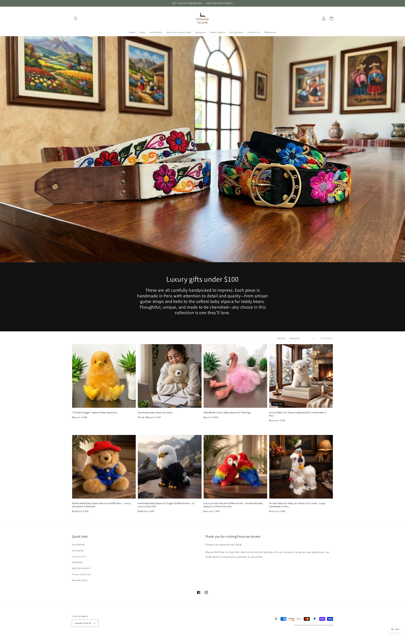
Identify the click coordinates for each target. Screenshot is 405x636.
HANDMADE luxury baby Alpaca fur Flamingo (227, 412)
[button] (76, 18)
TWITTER (77, 562)
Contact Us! (78, 556)
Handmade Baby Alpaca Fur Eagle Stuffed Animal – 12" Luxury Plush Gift (166, 505)
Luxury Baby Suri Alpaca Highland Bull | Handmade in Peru (297, 414)
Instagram (78, 550)
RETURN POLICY (81, 568)
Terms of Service (81, 574)
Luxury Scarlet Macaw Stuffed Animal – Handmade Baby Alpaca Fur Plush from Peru (233, 505)
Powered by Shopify (324, 625)
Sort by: (281, 338)
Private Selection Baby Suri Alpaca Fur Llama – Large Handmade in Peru (297, 505)
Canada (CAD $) (83, 623)
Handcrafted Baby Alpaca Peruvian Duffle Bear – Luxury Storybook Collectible (101, 505)
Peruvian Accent (308, 625)
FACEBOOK (78, 544)
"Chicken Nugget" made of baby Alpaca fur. (95, 412)
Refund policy (80, 580)
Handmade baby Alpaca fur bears (155, 412)
